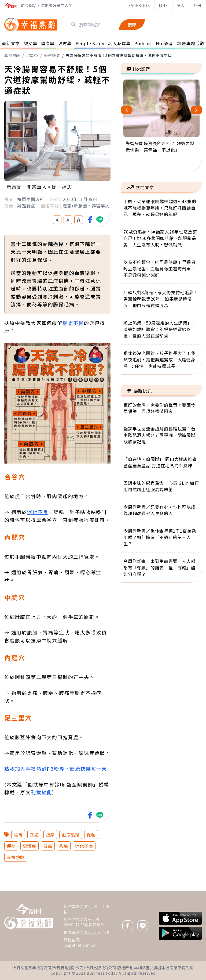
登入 (181, 5)
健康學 (32, 55)
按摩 (50, 834)
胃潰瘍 (29, 846)
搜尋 (132, 24)
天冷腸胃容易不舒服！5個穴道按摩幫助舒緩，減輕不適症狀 (118, 55)
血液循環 (71, 834)
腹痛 (63, 846)
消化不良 (37, 511)
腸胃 (18, 834)
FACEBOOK (139, 5)
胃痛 (47, 846)
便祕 (11, 846)
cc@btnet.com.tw (80, 945)
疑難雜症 (52, 55)
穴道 (34, 834)
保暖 (91, 834)
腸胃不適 (73, 322)
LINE (163, 5)
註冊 (197, 5)
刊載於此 (41, 792)
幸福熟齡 (12, 55)
